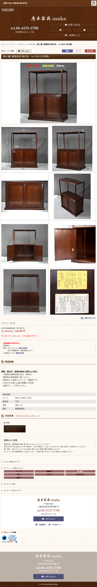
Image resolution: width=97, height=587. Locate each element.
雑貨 (19, 477)
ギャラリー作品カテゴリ (13, 490)
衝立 (19, 474)
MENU (93, 4)
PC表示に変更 (7, 10)
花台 (49, 474)
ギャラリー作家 (9, 484)
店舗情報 (42, 525)
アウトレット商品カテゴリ (13, 468)
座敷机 (50, 471)
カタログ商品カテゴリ (12, 462)
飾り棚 (12, 323)
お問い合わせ (25, 51)
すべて (19, 471)
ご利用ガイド (57, 525)
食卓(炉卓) (80, 474)
